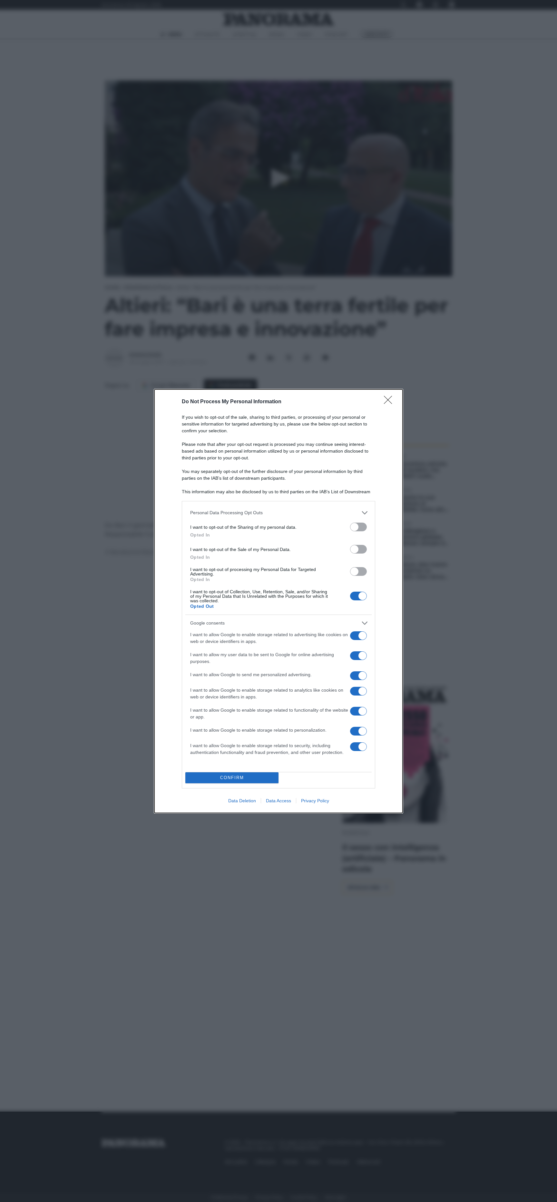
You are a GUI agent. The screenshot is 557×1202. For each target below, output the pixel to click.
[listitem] (278, 512)
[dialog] (278, 601)
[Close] (390, 402)
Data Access (278, 800)
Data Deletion (242, 800)
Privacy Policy (315, 800)
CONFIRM (232, 777)
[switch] (358, 527)
